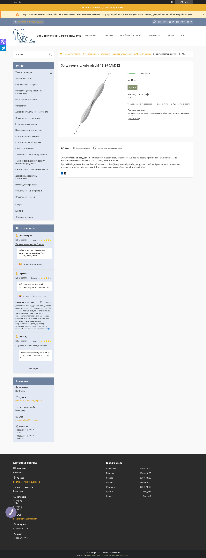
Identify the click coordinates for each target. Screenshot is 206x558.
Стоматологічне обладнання (28, 142)
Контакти (19, 211)
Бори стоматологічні (24, 149)
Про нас (170, 36)
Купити (132, 87)
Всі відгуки (33, 369)
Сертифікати (154, 36)
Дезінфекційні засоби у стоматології (26, 177)
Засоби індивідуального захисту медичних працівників (30, 162)
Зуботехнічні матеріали (26, 124)
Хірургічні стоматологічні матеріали (31, 112)
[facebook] (62, 174)
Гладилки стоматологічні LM (125, 54)
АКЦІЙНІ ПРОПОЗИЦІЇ (130, 36)
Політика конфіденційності (118, 555)
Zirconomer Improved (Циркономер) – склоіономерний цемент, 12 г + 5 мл (35, 355)
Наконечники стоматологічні (28, 130)
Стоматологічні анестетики (27, 118)
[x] (65, 174)
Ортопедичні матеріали (26, 99)
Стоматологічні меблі (25, 197)
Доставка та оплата (24, 217)
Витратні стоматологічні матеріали (31, 170)
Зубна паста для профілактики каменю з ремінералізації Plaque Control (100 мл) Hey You (32, 252)
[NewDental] (24, 36)
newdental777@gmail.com (27, 420)
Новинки (109, 36)
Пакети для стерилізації (26, 185)
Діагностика (145, 54)
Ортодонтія (20, 106)
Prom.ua (116, 553)
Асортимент (90, 36)
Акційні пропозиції (24, 78)
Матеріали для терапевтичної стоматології (29, 92)
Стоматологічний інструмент (96, 54)
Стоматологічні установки (27, 136)
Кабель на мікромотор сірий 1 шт (33, 284)
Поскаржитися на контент (96, 555)
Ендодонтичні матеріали (26, 84)
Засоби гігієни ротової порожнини (31, 155)
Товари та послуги (72, 54)
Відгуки (18, 205)
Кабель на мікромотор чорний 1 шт (34, 287)
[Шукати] (50, 54)
